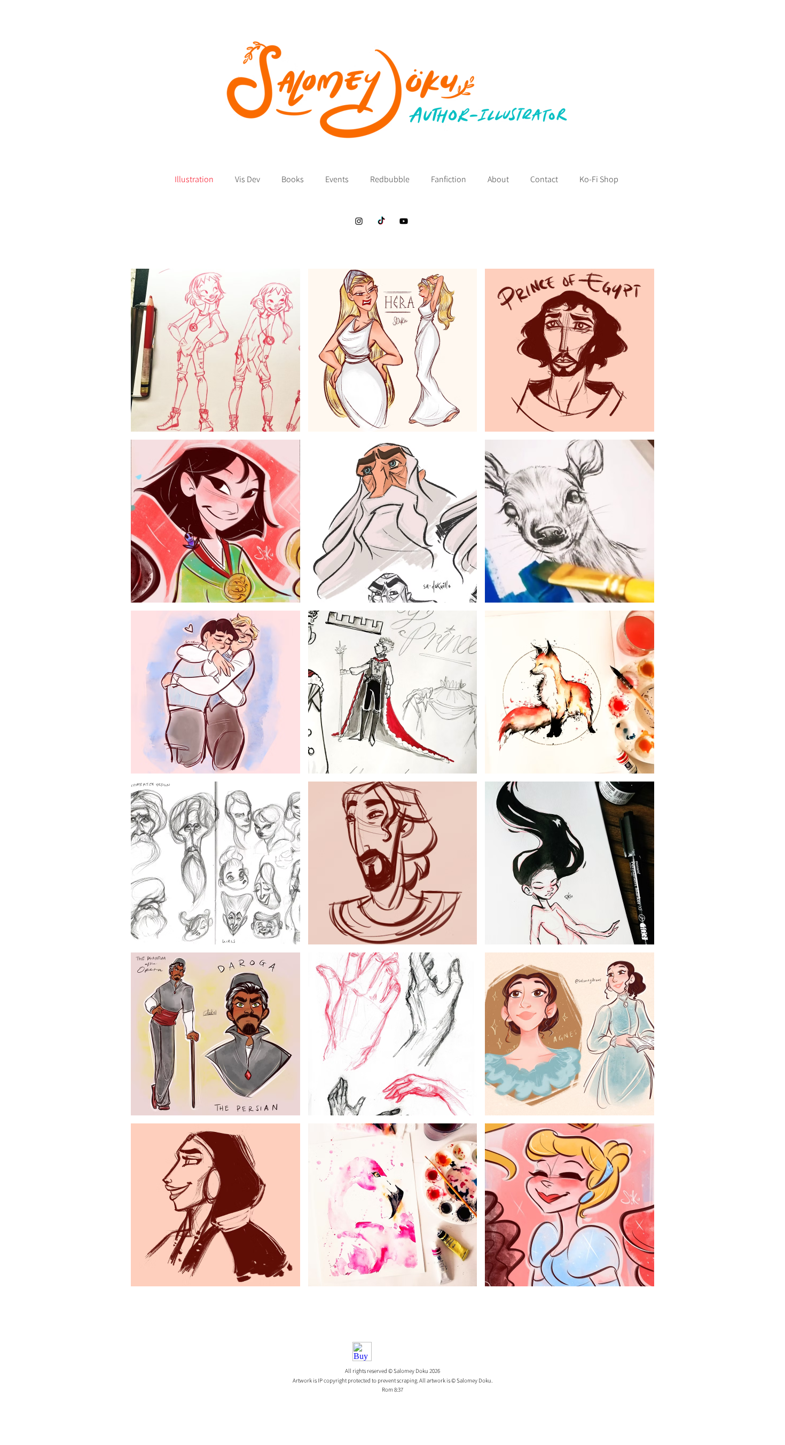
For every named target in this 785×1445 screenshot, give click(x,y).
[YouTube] (404, 221)
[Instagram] (359, 221)
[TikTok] (381, 221)
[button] (215, 350)
